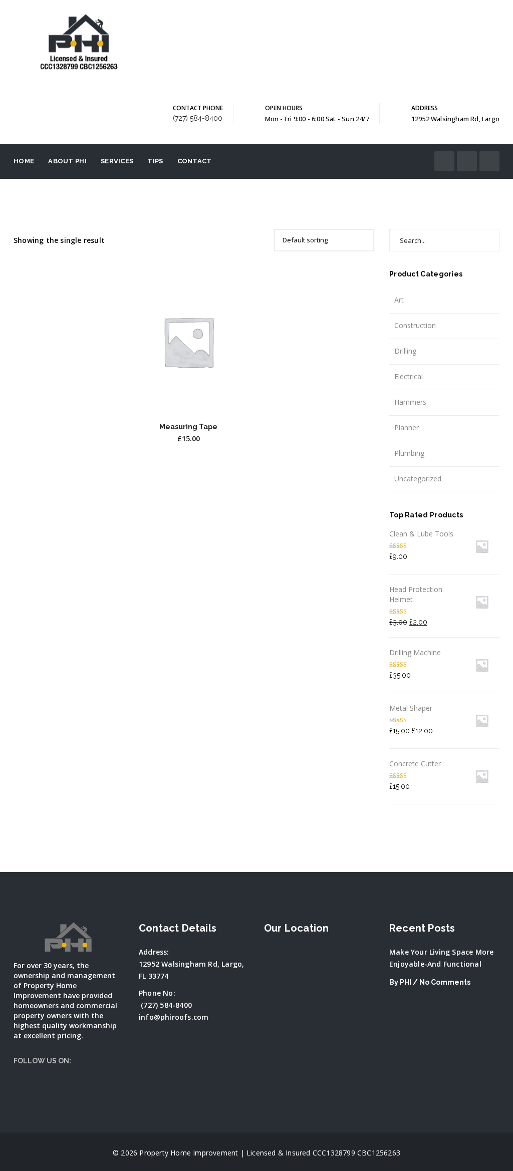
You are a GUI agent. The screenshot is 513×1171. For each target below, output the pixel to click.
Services (117, 161)
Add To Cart (188, 399)
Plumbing (409, 453)
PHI (405, 982)
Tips (155, 161)
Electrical (408, 376)
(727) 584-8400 (197, 118)
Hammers (410, 402)
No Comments (444, 982)
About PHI (67, 161)
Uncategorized (417, 478)
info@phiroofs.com (173, 1017)
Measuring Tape (188, 427)
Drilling (405, 351)
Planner (406, 427)
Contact (194, 161)
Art (399, 300)
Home (24, 161)
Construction (415, 325)
